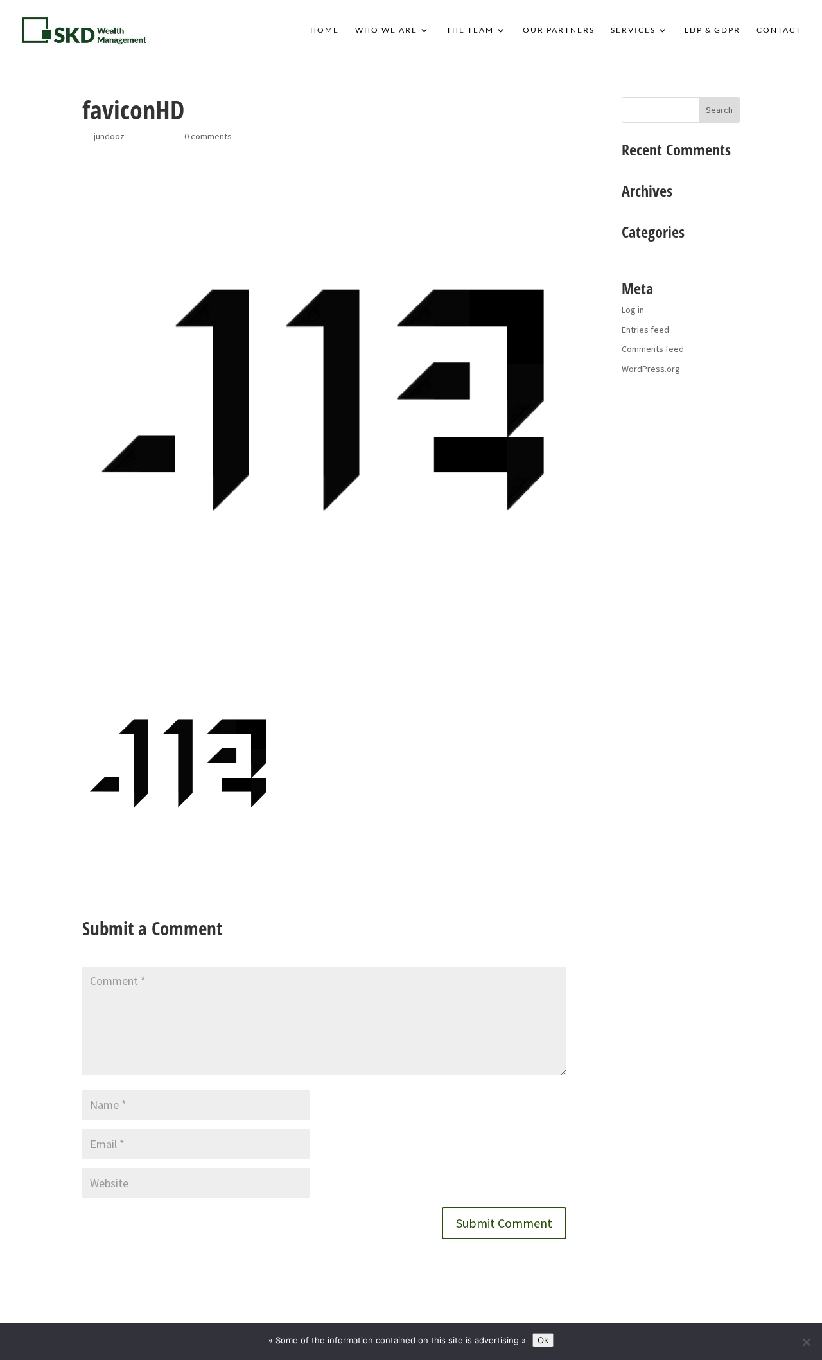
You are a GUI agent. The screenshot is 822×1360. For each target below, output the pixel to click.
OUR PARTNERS (559, 30)
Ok (543, 1340)
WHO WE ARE (386, 30)
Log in (633, 309)
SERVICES (633, 30)
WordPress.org (651, 369)
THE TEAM (470, 30)
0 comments (208, 136)
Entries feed (645, 329)
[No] (806, 1342)
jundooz (109, 136)
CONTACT (778, 30)
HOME (324, 30)
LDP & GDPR (712, 30)
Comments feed (653, 349)
